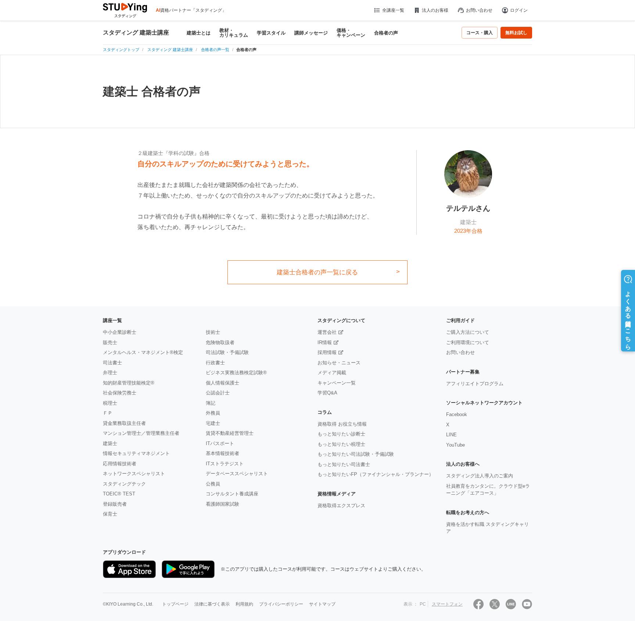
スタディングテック (124, 484)
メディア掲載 (332, 372)
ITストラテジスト (225, 463)
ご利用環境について (467, 342)
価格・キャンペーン (351, 33)
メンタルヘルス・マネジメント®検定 (143, 352)
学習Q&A (327, 393)
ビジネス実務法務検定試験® (236, 372)
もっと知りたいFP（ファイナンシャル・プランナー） (376, 474)
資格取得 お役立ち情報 (342, 424)
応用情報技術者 (119, 463)
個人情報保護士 (222, 383)
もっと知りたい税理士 (341, 444)
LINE (451, 434)
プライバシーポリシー (281, 604)
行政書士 (215, 362)
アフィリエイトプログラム (474, 383)
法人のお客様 (435, 10)
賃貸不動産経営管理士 (230, 433)
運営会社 (327, 332)
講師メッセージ (311, 33)
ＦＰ (107, 413)
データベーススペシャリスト (237, 473)
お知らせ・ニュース (339, 362)
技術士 (213, 332)
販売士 (110, 342)
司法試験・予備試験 (227, 352)
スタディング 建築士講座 (136, 33)
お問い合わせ (479, 10)
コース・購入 (479, 32)
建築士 (110, 443)
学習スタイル (271, 33)
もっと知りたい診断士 (341, 434)
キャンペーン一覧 (337, 383)
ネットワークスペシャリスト (134, 473)
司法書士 (112, 362)
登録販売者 (115, 504)
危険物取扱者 (220, 342)
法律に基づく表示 (212, 604)
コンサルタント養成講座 (232, 494)
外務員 (213, 413)
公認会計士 (218, 393)
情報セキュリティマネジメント (136, 453)
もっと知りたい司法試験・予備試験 (356, 454)
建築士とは (199, 33)
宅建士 (213, 423)
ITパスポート (220, 443)
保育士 (110, 514)
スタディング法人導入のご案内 (479, 476)
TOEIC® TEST (119, 494)
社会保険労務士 (119, 393)
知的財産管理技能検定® (128, 383)
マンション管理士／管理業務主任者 (141, 433)
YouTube (455, 445)
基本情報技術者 (222, 453)
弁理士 (110, 372)
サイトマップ (322, 604)
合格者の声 (386, 33)
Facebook (456, 414)
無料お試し (516, 32)
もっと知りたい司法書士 (344, 464)
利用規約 (244, 604)
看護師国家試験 (222, 504)
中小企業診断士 (119, 332)
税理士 (110, 403)
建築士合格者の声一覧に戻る (317, 272)
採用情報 (327, 352)
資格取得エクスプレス (341, 505)
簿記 (210, 403)
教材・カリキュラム (233, 33)
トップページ (175, 604)
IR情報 (325, 342)
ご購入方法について (467, 332)
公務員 (213, 484)
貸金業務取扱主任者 (124, 423)
